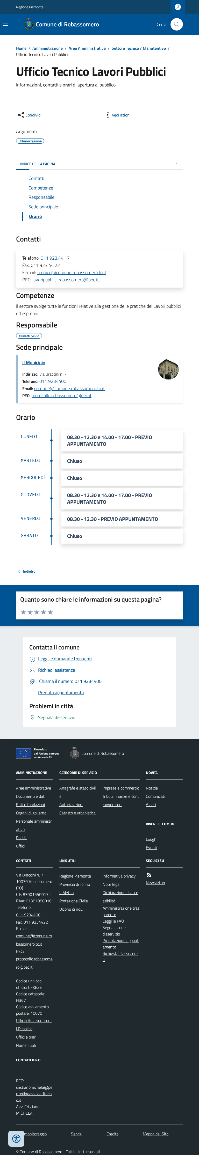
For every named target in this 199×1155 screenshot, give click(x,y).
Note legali (112, 884)
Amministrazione (47, 48)
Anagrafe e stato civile (77, 792)
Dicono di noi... (71, 909)
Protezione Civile (73, 901)
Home (21, 48)
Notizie (152, 788)
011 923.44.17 (55, 257)
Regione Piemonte (30, 7)
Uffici (20, 846)
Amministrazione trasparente (121, 911)
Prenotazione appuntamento (121, 943)
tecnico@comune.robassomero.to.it (71, 272)
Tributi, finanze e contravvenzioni (121, 800)
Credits (112, 1134)
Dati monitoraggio (31, 1134)
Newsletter (155, 882)
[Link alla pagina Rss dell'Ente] (149, 875)
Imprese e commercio (121, 788)
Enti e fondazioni (30, 804)
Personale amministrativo (34, 825)
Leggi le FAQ (113, 921)
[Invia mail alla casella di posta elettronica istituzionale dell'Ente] (34, 940)
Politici (21, 838)
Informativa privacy (119, 876)
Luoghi (151, 839)
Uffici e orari (26, 1037)
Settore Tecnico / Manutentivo (139, 48)
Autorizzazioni (71, 804)
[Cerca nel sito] (174, 24)
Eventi (151, 847)
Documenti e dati (30, 796)
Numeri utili (26, 1045)
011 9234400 (52, 381)
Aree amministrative (33, 788)
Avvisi (151, 804)
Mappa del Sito (155, 1134)
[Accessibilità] (16, 1139)
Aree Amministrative (87, 48)
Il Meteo (66, 892)
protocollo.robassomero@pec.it (61, 395)
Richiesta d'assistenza (120, 956)
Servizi (76, 1134)
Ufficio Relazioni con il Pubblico (34, 1024)
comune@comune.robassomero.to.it (69, 388)
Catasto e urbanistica (77, 813)
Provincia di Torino (74, 884)
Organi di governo (31, 813)
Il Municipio (33, 362)
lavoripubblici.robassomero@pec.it (65, 279)
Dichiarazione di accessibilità (120, 896)
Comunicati (155, 796)
